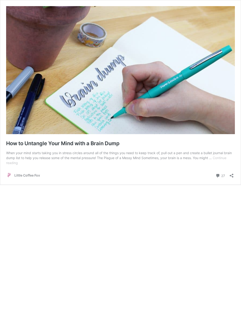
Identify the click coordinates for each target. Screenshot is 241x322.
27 (222, 175)
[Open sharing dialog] (231, 174)
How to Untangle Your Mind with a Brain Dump (63, 143)
